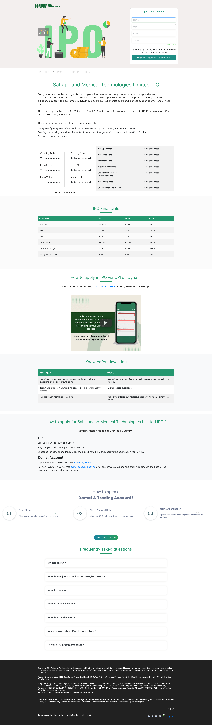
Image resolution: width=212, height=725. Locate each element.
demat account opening (83, 467)
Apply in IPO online (105, 286)
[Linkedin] (156, 716)
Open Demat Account (106, 537)
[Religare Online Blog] (168, 716)
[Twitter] (152, 716)
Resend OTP (171, 45)
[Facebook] (149, 716)
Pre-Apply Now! (82, 462)
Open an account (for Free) (154, 58)
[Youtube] (160, 716)
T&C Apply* (168, 708)
